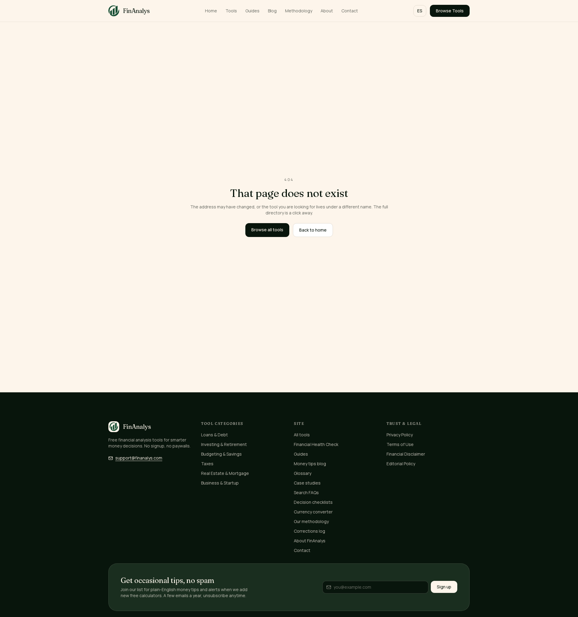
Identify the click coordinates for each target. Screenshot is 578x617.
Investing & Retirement (224, 444)
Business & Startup (220, 483)
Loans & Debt (214, 435)
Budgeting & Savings (221, 454)
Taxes (207, 463)
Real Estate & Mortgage (225, 473)
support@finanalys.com (138, 458)
